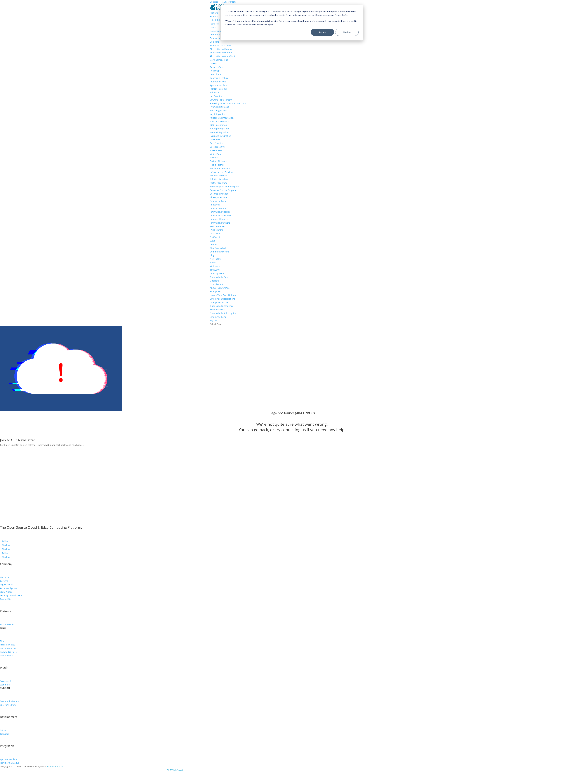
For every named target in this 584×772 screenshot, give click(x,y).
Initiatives (215, 204)
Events (213, 262)
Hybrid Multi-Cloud (219, 106)
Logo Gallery (6, 584)
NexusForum (216, 284)
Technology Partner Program (224, 186)
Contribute (215, 74)
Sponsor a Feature (219, 78)
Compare (214, 41)
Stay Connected (218, 248)
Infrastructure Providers (222, 172)
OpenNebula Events (220, 277)
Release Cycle (217, 67)
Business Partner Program (223, 190)
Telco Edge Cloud (218, 110)
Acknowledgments (9, 588)
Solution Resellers (219, 179)
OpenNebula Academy (221, 305)
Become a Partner (219, 193)
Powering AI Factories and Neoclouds (229, 103)
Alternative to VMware (221, 49)
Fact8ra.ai (215, 237)
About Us (4, 577)
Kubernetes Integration (222, 117)
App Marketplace (218, 85)
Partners (214, 157)
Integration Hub (218, 81)
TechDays (215, 269)
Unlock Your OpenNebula (223, 295)
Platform (214, 12)
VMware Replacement (221, 99)
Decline (347, 32)
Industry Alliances (219, 219)
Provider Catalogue (9, 762)
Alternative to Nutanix (221, 52)
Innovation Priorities (220, 211)
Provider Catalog (218, 88)
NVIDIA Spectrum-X (219, 121)
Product (214, 16)
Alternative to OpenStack (222, 56)
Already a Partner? (219, 197)
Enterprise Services (219, 302)
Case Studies (216, 143)
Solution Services (218, 175)
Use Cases (215, 139)
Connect (214, 244)
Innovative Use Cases (220, 215)
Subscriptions (229, 1)
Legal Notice (6, 591)
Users (213, 27)
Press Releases (7, 644)
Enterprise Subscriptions (222, 298)
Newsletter (215, 258)
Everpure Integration (220, 135)
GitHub (213, 63)
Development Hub (219, 59)
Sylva (212, 240)
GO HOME (10, 436)
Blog (212, 255)
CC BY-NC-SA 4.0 (175, 770)
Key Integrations (218, 114)
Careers (4, 580)
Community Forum (219, 34)
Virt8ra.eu (215, 233)
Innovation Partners (220, 222)
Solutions (214, 92)
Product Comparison (220, 45)
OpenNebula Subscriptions (224, 313)
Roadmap (215, 70)
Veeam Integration (219, 132)
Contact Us (5, 599)
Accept (322, 32)
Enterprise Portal (218, 38)
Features (214, 23)
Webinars (215, 266)
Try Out (213, 320)
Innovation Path (218, 208)
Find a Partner (217, 164)
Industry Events (218, 273)
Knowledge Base (8, 651)
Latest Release (217, 20)
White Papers (216, 154)
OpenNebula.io (55, 766)
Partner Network (218, 161)
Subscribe (10, 449)
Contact (214, 1)
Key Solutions (217, 96)
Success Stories (218, 146)
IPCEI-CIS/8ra (216, 229)
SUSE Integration (218, 124)
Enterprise (215, 291)
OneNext (214, 280)
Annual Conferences (220, 287)
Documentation (218, 31)
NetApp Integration (219, 128)
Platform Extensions (220, 168)
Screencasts (216, 150)
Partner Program (218, 182)
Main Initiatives (218, 226)
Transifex (4, 733)
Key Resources (217, 309)
